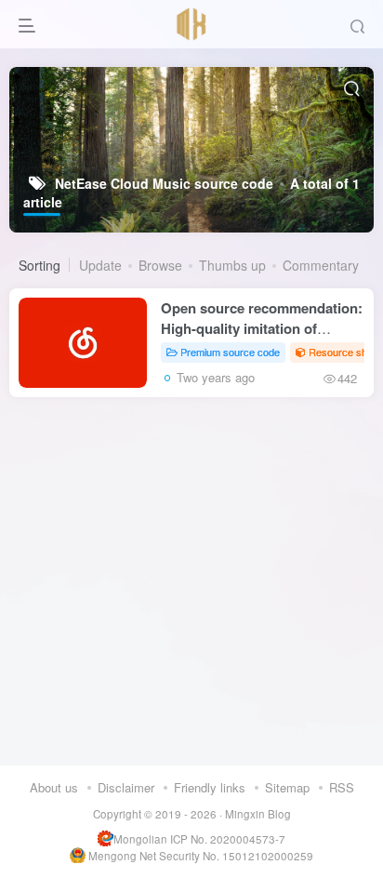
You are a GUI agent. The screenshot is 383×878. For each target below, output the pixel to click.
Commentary (321, 265)
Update (100, 265)
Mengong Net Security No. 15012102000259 (200, 855)
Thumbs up (232, 265)
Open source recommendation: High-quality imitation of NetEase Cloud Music (262, 328)
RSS (341, 787)
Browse (160, 265)
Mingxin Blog (258, 813)
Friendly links (209, 787)
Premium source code (230, 351)
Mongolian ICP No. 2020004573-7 (199, 838)
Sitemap (287, 787)
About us (54, 787)
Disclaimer (126, 787)
